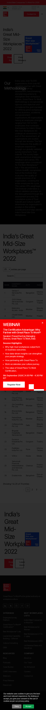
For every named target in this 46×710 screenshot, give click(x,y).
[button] (42, 323)
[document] (23, 355)
